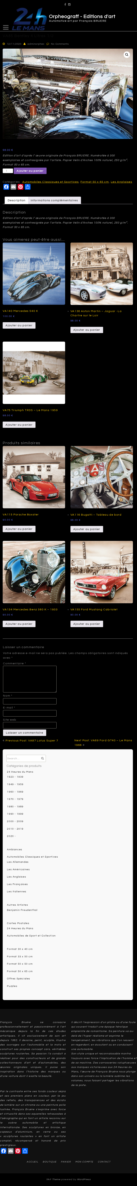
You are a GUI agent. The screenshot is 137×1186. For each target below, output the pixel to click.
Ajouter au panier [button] (19, 325)
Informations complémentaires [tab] (54, 200)
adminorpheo (35, 44)
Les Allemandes (18, 862)
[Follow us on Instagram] (69, 3)
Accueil (32, 1162)
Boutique (50, 1162)
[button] (127, 54)
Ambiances (14, 849)
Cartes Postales (18, 923)
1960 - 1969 (15, 792)
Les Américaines (18, 869)
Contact (104, 1162)
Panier (66, 1162)
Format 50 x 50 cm (20, 964)
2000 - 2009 (15, 821)
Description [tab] (17, 200)
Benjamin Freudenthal (22, 910)
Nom (7, 695)
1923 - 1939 (15, 777)
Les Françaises (17, 884)
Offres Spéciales (18, 978)
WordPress (84, 1179)
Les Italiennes (16, 891)
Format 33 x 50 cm (20, 956)
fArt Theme (53, 1179)
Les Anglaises (121, 181)
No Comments (60, 44)
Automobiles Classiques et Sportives (50, 181)
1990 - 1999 (15, 814)
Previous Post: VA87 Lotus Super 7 (32, 740)
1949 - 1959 (15, 784)
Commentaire (14, 663)
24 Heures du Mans (20, 772)
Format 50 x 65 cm (94, 181)
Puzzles (12, 986)
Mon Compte (84, 1162)
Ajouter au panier (30, 170)
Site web (9, 719)
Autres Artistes (17, 905)
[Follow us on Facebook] (65, 3)
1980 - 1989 (15, 806)
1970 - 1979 (15, 799)
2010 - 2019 (15, 829)
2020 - (11, 836)
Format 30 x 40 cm (20, 949)
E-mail (9, 707)
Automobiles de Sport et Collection (31, 936)
